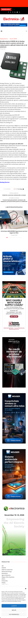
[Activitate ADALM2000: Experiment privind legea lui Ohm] (14, 219)
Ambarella (5, 581)
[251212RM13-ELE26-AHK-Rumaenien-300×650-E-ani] (14, 506)
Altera (3, 579)
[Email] (17, 12)
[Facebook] (8, 12)
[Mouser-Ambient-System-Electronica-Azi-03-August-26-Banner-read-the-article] (14, 450)
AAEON (4, 568)
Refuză (14, 610)
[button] (25, 588)
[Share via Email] (23, 189)
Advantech (5, 573)
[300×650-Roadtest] (14, 338)
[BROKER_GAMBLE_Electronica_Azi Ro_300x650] (14, 282)
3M (3, 566)
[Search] (26, 31)
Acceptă (14, 606)
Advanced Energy (7, 571)
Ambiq (3, 583)
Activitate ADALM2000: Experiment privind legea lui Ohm (14, 232)
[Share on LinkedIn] (21, 189)
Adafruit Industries (7, 569)
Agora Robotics (6, 575)
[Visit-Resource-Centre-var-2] (14, 24)
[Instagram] (12, 12)
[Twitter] (10, 12)
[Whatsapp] (19, 12)
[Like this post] (15, 189)
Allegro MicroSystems (8, 577)
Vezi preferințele (14, 614)
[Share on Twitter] (18, 189)
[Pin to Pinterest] (20, 189)
